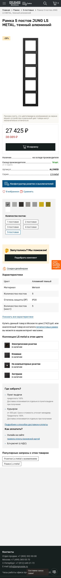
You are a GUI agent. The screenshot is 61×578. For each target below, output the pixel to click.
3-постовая (13, 227)
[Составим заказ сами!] (54, 571)
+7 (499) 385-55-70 (20, 559)
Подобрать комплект (26, 257)
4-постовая (31, 227)
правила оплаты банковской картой (23, 439)
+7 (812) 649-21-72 (25, 563)
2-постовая (31, 222)
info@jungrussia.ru (18, 566)
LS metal (54, 174)
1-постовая (13, 222)
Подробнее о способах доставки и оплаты (26, 424)
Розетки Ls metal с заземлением (20, 458)
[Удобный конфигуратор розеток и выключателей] (56, 264)
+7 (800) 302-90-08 (27, 556)
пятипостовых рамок (47, 327)
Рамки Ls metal (12, 464)
